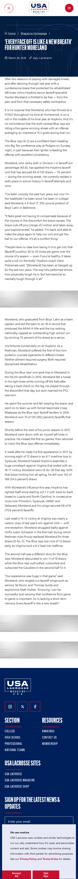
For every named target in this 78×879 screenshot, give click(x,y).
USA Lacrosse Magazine (20, 780)
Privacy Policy (28, 859)
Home (12, 33)
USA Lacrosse (13, 774)
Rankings (48, 731)
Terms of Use (50, 859)
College (10, 731)
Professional (13, 744)
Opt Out (46, 875)
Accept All (16, 875)
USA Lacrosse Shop (17, 787)
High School (13, 738)
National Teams (15, 750)
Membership (50, 744)
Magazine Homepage (34, 33)
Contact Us (49, 738)
